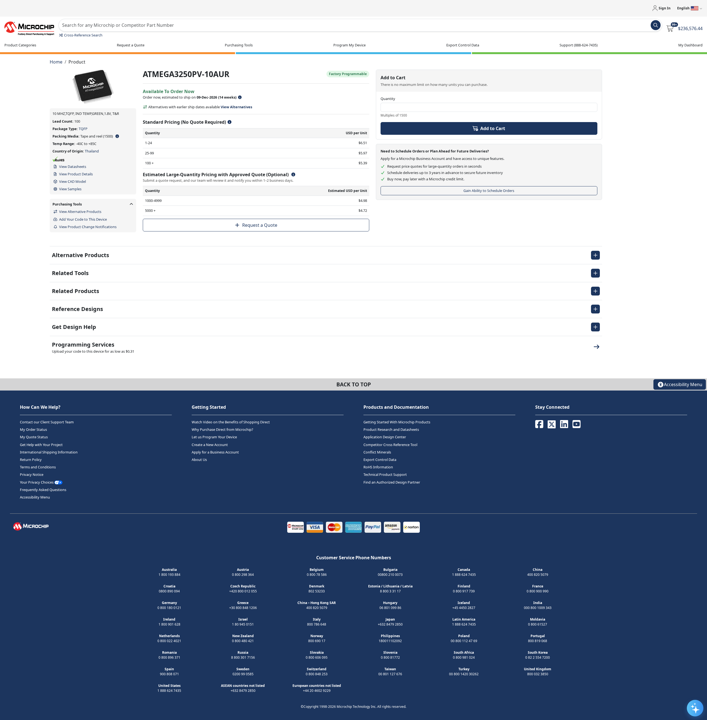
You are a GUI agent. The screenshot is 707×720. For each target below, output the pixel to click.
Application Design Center (384, 436)
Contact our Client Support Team (47, 422)
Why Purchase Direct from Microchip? (222, 429)
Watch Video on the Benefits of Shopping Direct (231, 422)
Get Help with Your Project (41, 444)
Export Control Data (379, 459)
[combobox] (360, 25)
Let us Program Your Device (214, 436)
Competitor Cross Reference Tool (390, 444)
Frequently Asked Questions (43, 489)
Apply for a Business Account (215, 452)
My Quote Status (34, 436)
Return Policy (31, 459)
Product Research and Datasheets (391, 429)
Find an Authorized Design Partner (391, 482)
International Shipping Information (49, 452)
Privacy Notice (31, 474)
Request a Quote (259, 225)
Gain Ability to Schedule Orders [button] (488, 190)
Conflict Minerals (377, 452)
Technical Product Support (385, 474)
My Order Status (33, 429)
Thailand (92, 151)
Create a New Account (210, 444)
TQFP (83, 128)
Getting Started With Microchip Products (396, 422)
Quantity (388, 98)
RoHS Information (378, 467)
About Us (199, 459)
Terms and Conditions (38, 467)
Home (56, 62)
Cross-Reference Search (83, 35)
